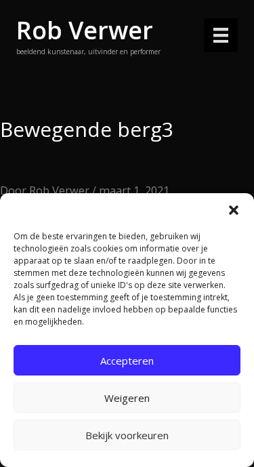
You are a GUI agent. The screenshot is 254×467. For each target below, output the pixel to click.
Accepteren (127, 360)
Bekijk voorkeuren (127, 435)
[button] (233, 210)
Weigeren (127, 398)
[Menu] (221, 35)
